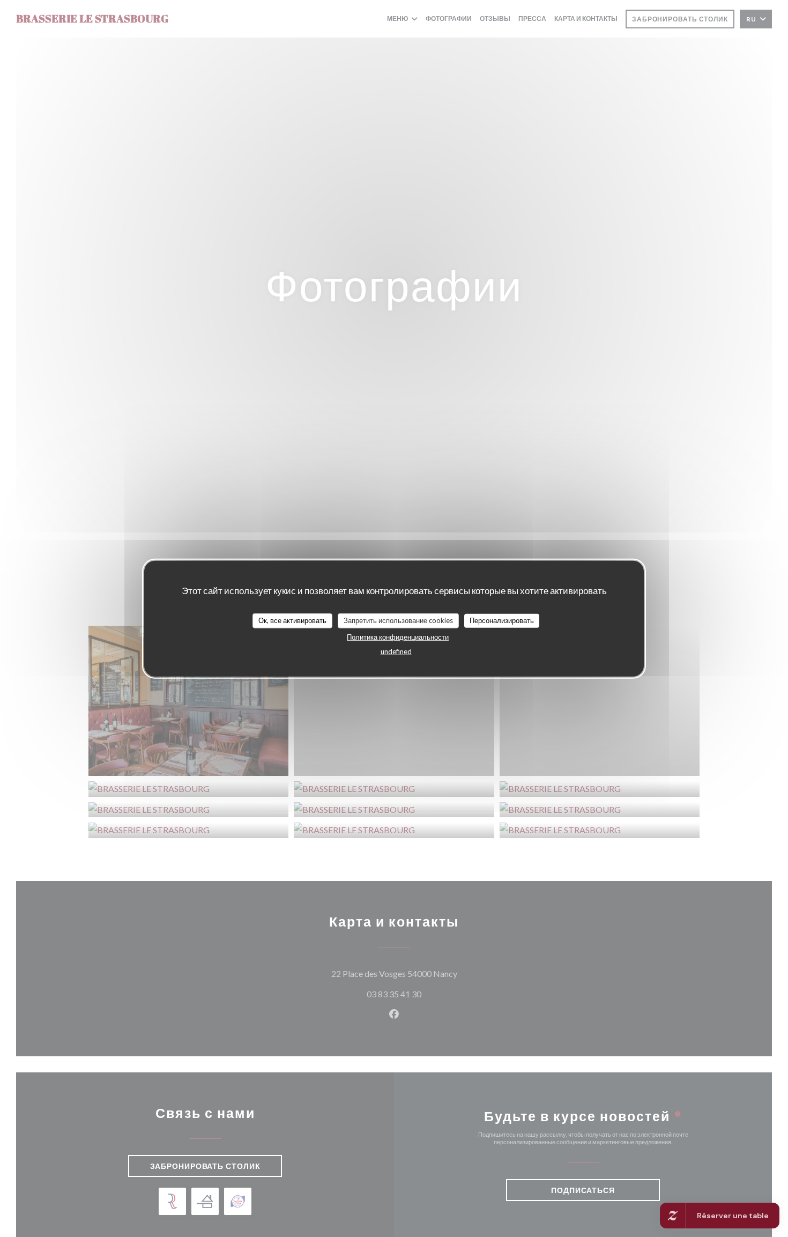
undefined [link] (396, 651)
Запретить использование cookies (398, 620)
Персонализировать (502, 620)
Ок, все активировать (292, 620)
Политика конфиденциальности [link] (398, 636)
